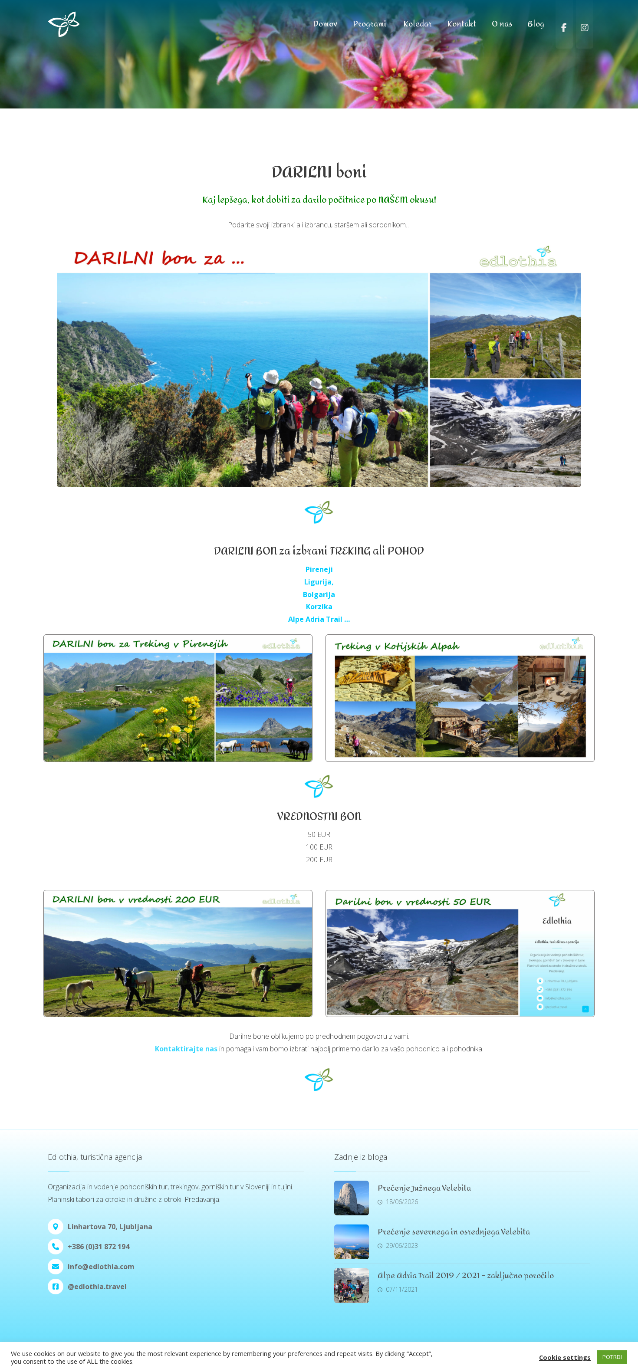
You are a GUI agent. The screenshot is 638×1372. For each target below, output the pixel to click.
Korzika (319, 606)
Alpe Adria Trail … (319, 619)
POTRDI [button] (612, 1357)
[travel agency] (82, 24)
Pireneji (319, 569)
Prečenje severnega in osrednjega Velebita (454, 1232)
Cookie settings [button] (565, 1357)
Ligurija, (319, 582)
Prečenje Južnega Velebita (424, 1188)
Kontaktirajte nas (186, 1049)
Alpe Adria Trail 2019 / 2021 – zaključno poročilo (466, 1275)
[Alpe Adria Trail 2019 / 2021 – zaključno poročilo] (351, 1285)
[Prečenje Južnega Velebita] (351, 1198)
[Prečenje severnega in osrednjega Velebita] (351, 1241)
